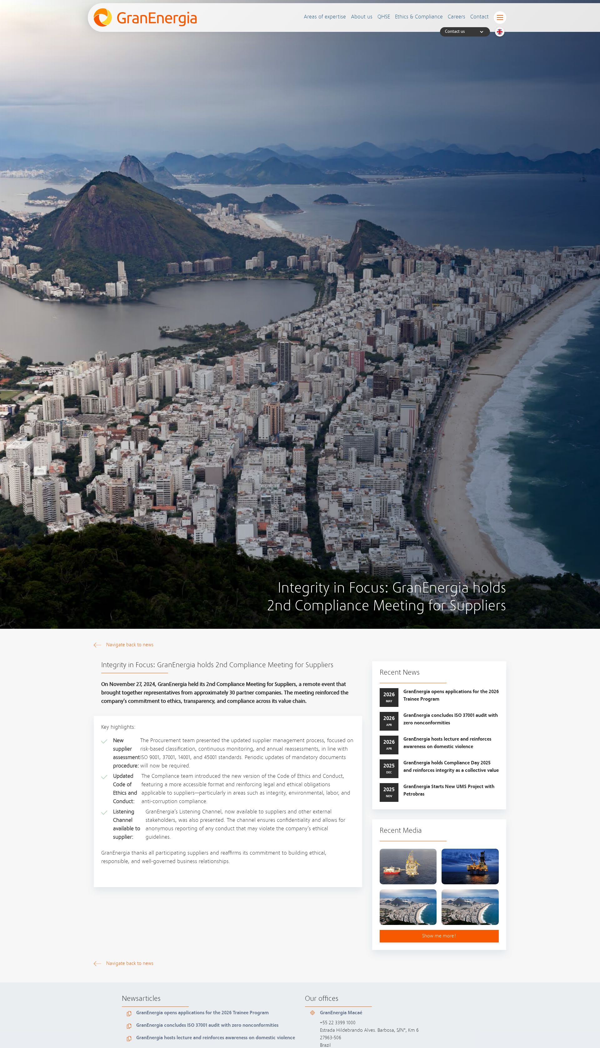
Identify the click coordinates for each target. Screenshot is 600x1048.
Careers (456, 17)
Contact (479, 17)
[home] (145, 17)
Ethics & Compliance (419, 17)
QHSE (384, 17)
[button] (325, 17)
